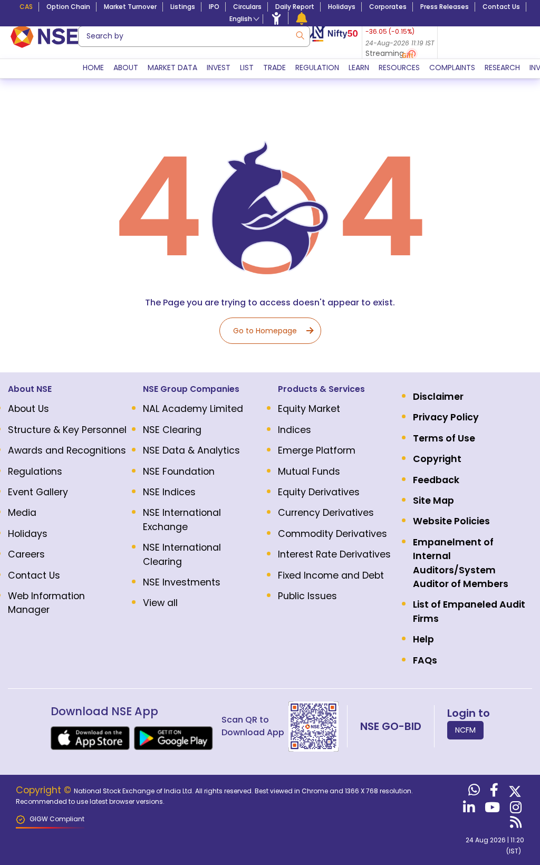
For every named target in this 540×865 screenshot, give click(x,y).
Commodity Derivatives (332, 533)
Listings (182, 6)
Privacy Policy (446, 417)
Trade (274, 67)
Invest (218, 67)
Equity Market (309, 408)
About (125, 67)
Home (93, 67)
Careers (26, 554)
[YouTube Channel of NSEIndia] (491, 809)
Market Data (172, 67)
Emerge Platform (316, 450)
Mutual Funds (309, 471)
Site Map (433, 500)
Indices (294, 430)
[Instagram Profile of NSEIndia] (514, 809)
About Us (28, 408)
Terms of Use (444, 438)
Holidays (341, 6)
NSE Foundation (179, 471)
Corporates (388, 6)
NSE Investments (181, 582)
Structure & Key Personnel (67, 430)
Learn (359, 67)
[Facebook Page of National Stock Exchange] (493, 792)
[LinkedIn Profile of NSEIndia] (467, 809)
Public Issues (307, 596)
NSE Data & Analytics (191, 450)
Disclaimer (438, 396)
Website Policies (451, 521)
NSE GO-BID (390, 726)
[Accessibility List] (276, 18)
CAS (26, 6)
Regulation (317, 67)
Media (22, 512)
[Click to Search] (299, 34)
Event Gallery (38, 492)
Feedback (436, 480)
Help (423, 639)
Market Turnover (130, 6)
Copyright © (45, 790)
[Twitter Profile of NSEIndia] (513, 792)
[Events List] (301, 18)
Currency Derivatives (326, 512)
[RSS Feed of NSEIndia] (514, 824)
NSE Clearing (172, 430)
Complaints (452, 67)
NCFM (465, 730)
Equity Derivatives (319, 492)
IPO (214, 6)
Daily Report (294, 6)
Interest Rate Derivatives (334, 554)
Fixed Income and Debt (331, 575)
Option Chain (68, 6)
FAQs (425, 660)
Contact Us (501, 6)
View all (160, 603)
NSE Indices (169, 492)
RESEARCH (502, 67)
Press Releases (444, 6)
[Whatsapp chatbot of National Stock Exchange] (473, 792)
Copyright (437, 459)
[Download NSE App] (90, 738)
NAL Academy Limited (193, 408)
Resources (399, 67)
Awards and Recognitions (67, 450)
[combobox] (194, 36)
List (247, 67)
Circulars (247, 6)
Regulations (35, 471)
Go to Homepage (265, 330)
